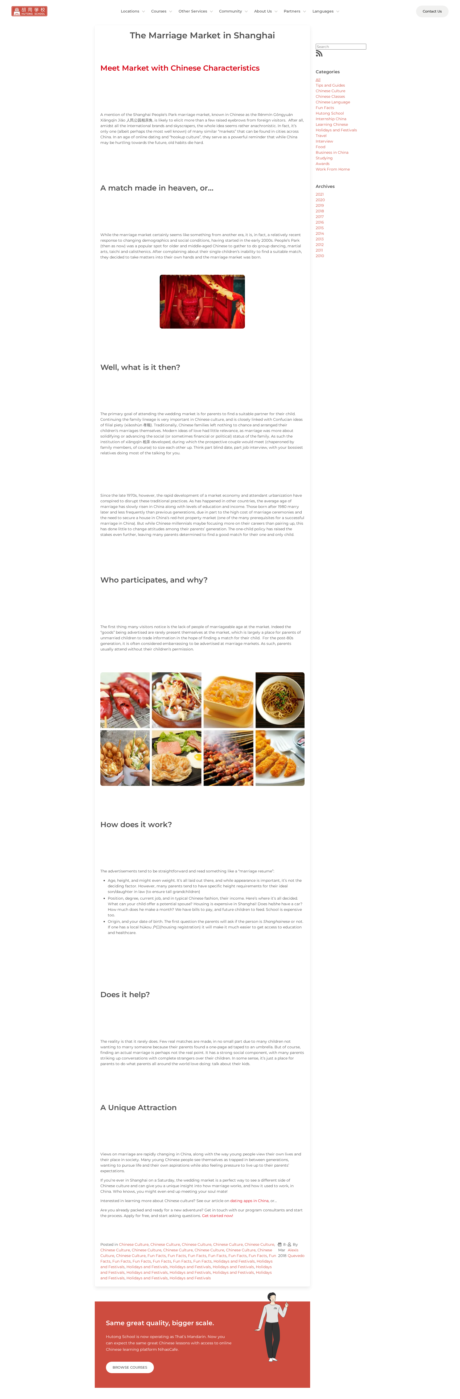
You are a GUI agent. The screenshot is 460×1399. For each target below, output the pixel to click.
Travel (321, 135)
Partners (292, 11)
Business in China (332, 152)
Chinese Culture (134, 1244)
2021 (320, 194)
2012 (320, 244)
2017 (320, 216)
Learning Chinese (332, 124)
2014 (320, 233)
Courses (158, 11)
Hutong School (330, 113)
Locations (130, 11)
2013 (320, 239)
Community (230, 11)
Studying (324, 158)
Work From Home (333, 169)
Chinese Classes (330, 96)
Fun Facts (156, 1255)
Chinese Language (333, 102)
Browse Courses (130, 1367)
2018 (320, 211)
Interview (324, 141)
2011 (319, 250)
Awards (323, 163)
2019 (320, 205)
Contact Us (432, 11)
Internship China (331, 118)
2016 (320, 222)
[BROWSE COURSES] (130, 1360)
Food (320, 146)
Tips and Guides (330, 85)
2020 (320, 199)
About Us (263, 11)
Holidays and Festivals (234, 1261)
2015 (320, 227)
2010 (320, 255)
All (318, 79)
